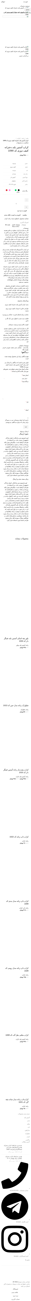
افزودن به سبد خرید (22, 210)
